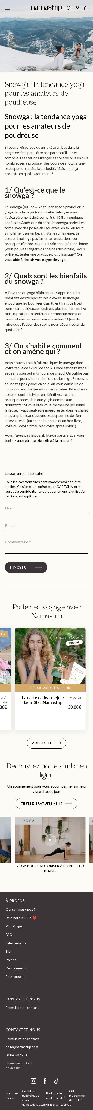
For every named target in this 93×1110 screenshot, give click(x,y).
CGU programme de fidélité (77, 1095)
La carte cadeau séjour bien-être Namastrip (43, 700)
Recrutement (16, 968)
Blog (9, 951)
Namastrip (28, 1104)
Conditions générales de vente (30, 1095)
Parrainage (14, 926)
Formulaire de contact (22, 1007)
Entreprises (15, 976)
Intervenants (16, 943)
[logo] (46, 8)
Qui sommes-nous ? (21, 909)
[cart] (86, 8)
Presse (11, 960)
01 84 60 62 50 (17, 1055)
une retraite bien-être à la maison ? (45, 440)
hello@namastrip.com (22, 1047)
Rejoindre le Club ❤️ (21, 918)
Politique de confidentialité (55, 1096)
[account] (77, 8)
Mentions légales (12, 1096)
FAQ (9, 935)
